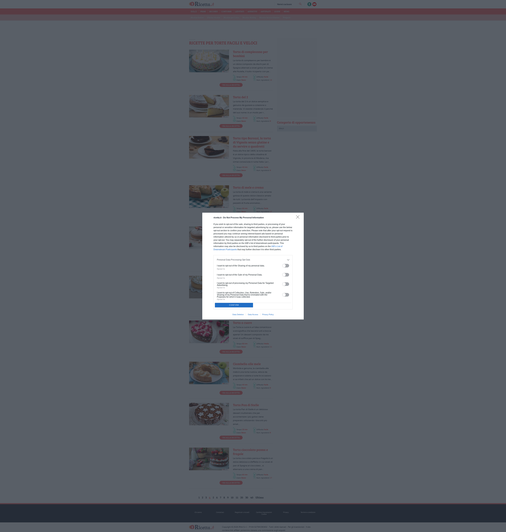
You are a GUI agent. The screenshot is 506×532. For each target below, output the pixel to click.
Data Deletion (238, 314)
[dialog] (253, 266)
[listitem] (253, 259)
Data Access (253, 314)
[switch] (285, 265)
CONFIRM (234, 305)
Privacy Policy (268, 314)
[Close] (298, 217)
